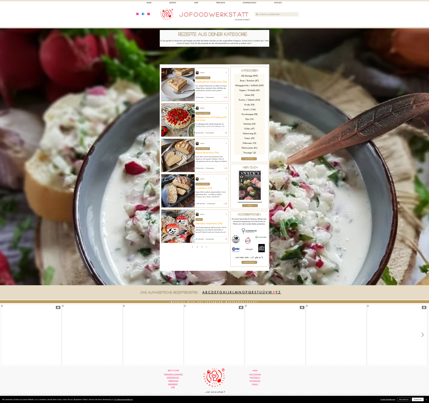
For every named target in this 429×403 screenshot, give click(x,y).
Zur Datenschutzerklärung (123, 399)
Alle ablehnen (404, 399)
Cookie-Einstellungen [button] (387, 399)
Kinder (199, 219)
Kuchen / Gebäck (203, 78)
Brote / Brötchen (203, 149)
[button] (249, 185)
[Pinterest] (148, 14)
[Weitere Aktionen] (227, 72)
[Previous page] (183, 247)
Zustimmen (418, 399)
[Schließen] (426, 399)
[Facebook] (143, 14)
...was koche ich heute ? (242, 20)
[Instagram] (137, 14)
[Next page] (207, 247)
